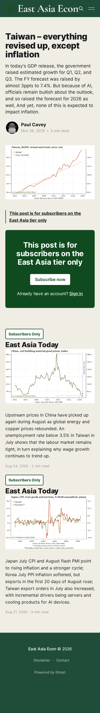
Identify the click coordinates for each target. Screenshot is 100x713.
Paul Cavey (33, 124)
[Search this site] (81, 8)
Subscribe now (50, 279)
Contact (62, 660)
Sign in (76, 293)
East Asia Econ (42, 648)
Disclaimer (42, 660)
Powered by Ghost (50, 672)
